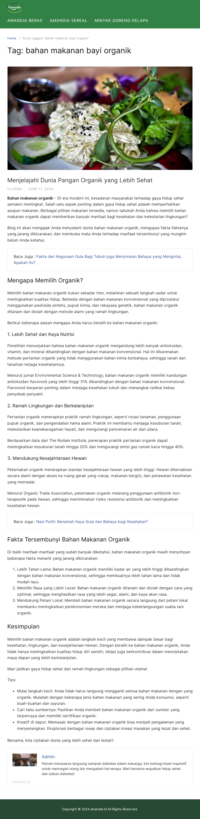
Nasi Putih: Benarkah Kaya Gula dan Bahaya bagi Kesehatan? (92, 521)
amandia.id (21, 782)
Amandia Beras (24, 20)
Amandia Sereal (68, 20)
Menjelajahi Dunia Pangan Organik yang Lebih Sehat (80, 180)
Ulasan (14, 189)
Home (11, 38)
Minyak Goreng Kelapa (121, 20)
